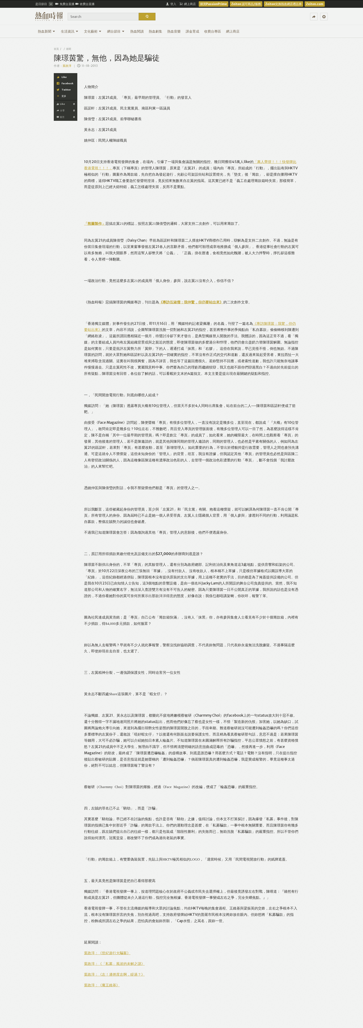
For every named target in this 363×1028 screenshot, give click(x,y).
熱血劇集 (155, 31)
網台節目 (114, 31)
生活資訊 (67, 31)
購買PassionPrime (213, 4)
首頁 (56, 48)
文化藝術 (90, 31)
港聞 (68, 48)
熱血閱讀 (137, 31)
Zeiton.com (314, 4)
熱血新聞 (44, 31)
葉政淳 (67, 66)
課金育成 (192, 31)
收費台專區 (212, 31)
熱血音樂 (174, 31)
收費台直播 (87, 4)
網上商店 (232, 31)
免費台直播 (67, 4)
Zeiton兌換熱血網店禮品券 (283, 4)
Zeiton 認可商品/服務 (246, 4)
